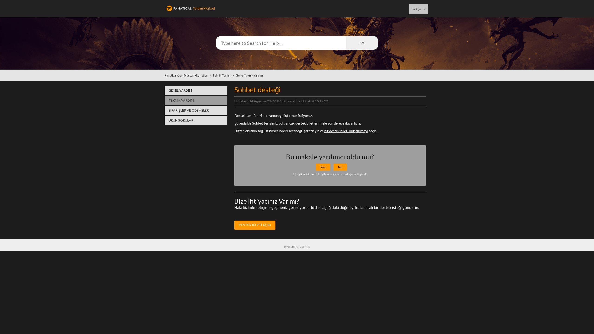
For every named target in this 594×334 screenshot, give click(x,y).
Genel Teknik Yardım (249, 75)
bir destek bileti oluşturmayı (346, 131)
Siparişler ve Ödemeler (188, 110)
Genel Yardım (180, 90)
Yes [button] (323, 167)
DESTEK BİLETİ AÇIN (255, 225)
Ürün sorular (180, 120)
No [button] (340, 167)
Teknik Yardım (222, 75)
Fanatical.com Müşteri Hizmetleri (186, 75)
